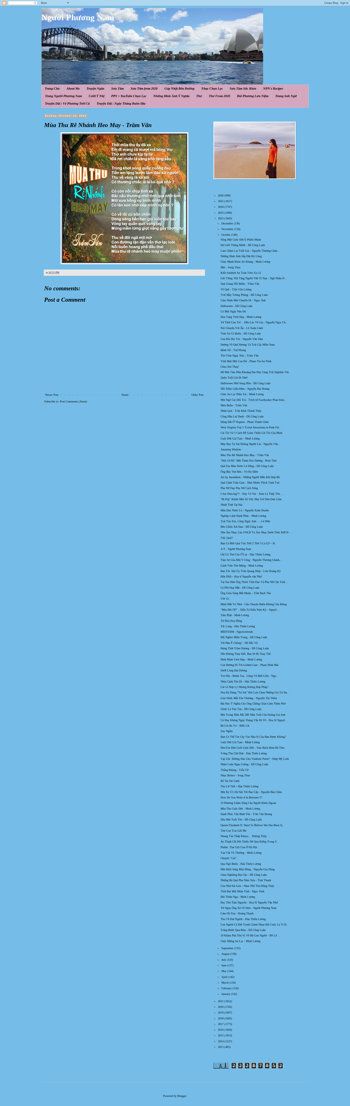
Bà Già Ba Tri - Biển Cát (235, 725)
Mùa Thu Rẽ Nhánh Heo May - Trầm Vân (245, 455)
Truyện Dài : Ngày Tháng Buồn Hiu (121, 103)
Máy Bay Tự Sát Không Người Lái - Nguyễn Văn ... (251, 444)
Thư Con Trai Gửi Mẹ (233, 830)
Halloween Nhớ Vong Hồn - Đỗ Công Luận (245, 383)
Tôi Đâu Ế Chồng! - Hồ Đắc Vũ (239, 642)
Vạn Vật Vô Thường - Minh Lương (241, 852)
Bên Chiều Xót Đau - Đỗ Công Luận (242, 526)
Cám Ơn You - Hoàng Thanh (237, 913)
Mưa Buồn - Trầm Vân (234, 405)
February (227, 988)
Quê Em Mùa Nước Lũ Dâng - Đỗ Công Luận (247, 466)
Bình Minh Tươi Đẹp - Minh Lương (241, 659)
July (224, 959)
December (227, 223)
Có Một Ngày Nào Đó (233, 311)
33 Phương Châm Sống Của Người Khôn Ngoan (248, 803)
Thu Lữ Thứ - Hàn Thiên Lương (239, 786)
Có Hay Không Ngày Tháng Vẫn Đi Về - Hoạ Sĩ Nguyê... (254, 720)
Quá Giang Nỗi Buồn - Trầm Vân (240, 283)
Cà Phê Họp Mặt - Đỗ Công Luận (240, 587)
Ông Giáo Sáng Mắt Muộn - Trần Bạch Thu (246, 593)
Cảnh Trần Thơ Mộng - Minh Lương (242, 565)
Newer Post (51, 394)
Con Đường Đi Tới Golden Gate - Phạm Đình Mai (250, 665)
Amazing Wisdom (231, 449)
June (224, 965)
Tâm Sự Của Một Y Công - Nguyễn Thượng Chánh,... (252, 559)
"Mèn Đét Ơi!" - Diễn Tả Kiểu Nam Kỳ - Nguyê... (250, 609)
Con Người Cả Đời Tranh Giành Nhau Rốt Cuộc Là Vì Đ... (255, 924)
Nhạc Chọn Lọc (212, 88)
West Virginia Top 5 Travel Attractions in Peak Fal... (251, 427)
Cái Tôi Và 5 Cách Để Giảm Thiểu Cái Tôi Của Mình (251, 432)
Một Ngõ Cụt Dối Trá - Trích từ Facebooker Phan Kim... (254, 399)
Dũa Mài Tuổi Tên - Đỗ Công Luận (241, 819)
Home (125, 394)
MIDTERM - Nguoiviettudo (237, 631)
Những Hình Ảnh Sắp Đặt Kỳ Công (241, 256)
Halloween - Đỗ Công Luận (236, 306)
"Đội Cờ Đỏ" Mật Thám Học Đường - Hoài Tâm (249, 460)
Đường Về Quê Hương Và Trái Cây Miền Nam (248, 344)
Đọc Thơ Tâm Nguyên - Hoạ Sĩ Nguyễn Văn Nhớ (249, 902)
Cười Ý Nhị (96, 96)
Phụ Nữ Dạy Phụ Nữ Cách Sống (239, 488)
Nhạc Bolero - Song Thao (235, 775)
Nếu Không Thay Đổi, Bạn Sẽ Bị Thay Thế (246, 653)
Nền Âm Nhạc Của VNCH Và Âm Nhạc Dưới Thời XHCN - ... (257, 532)
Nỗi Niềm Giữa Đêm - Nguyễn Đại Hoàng (245, 388)
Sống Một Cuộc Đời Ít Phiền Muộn (241, 239)
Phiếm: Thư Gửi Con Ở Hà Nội (239, 847)
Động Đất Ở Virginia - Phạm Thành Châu (245, 422)
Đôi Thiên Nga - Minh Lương (238, 896)
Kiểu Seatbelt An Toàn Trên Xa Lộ (241, 272)
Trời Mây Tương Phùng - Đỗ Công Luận (244, 294)
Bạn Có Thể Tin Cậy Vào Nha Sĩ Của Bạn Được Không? (253, 736)
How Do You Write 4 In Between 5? (241, 797)
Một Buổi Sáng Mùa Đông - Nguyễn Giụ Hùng (248, 869)
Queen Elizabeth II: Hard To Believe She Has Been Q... (253, 825)
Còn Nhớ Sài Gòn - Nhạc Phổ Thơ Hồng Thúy (247, 885)
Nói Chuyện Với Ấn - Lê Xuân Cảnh (242, 328)
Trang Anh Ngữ (286, 96)
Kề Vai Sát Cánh (230, 780)
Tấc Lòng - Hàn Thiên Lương (238, 626)
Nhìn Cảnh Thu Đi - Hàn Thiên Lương (243, 681)
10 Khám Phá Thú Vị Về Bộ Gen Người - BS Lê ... (250, 935)
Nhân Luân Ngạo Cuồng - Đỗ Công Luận (244, 764)
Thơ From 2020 (219, 96)
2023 (221, 212)
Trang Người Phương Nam (63, 96)
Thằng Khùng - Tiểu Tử (235, 770)
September (227, 948)
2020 (221, 1006)
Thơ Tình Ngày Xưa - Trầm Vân (239, 355)
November (227, 229)
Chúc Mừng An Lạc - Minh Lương (240, 941)
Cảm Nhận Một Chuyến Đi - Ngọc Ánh (243, 300)
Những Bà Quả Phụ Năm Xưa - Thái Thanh (246, 880)
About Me (73, 88)
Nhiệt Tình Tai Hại (231, 504)
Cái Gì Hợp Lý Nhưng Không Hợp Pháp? (244, 687)
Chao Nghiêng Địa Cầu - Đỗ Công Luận (244, 874)
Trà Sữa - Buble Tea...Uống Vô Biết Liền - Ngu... (250, 675)
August (225, 953)
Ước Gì (225, 598)
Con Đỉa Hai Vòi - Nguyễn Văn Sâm (242, 339)
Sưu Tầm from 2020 (144, 88)
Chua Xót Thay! (230, 366)
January (226, 994)
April (224, 977)
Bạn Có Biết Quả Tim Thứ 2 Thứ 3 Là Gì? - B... (249, 543)
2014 (221, 1041)
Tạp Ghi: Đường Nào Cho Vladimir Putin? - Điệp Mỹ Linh (255, 758)
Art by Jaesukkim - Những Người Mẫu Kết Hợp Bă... (251, 477)
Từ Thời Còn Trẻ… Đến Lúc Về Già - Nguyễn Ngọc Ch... (254, 322)
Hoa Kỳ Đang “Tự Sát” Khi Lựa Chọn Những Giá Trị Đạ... (255, 692)
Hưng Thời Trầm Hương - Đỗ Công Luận (245, 648)
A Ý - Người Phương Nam (236, 549)
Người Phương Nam (77, 17)
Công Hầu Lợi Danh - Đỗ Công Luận (242, 416)
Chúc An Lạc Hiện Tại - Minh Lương (242, 394)
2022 (221, 218)
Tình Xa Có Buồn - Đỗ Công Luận (241, 333)
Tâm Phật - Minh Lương (235, 615)
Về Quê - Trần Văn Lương (236, 289)
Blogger (181, 1096)
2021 (221, 1001)
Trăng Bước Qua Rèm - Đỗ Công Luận (243, 930)
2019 (221, 1012)
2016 (221, 1029)
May (224, 971)
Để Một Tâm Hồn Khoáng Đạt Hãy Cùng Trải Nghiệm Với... (256, 372)
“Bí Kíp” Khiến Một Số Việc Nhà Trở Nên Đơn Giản (251, 499)
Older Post (197, 394)
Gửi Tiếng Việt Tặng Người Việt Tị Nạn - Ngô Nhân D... (254, 278)
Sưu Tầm (117, 88)
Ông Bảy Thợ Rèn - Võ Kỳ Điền (239, 471)
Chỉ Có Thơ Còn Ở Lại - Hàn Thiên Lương (245, 554)
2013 (221, 1047)
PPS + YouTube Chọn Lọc (128, 96)
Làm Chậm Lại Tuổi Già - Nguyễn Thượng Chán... (250, 250)
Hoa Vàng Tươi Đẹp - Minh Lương (241, 316)
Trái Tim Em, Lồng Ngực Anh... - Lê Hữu (245, 521)
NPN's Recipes (273, 88)
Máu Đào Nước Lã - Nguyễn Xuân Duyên (245, 510)
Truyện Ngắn (95, 88)
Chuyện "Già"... (230, 858)
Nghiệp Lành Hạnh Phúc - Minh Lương (243, 515)
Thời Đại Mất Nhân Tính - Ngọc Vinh (242, 891)
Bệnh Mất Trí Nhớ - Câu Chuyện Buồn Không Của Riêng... (255, 604)
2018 (221, 1018)
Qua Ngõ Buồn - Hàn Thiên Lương (241, 863)
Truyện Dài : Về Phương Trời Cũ (67, 103)
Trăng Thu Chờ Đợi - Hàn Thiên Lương (244, 753)
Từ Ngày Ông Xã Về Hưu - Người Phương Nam (248, 908)
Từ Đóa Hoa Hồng (231, 620)
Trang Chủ (52, 88)
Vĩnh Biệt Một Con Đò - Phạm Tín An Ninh (246, 361)
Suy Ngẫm (227, 731)
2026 (221, 195)
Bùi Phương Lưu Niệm (252, 96)
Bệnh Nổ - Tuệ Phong (233, 350)
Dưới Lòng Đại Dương (234, 670)
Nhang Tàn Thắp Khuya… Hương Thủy (244, 836)
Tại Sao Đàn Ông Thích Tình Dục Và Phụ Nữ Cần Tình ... (254, 582)
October (226, 234)
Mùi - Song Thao (230, 267)
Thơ (199, 96)
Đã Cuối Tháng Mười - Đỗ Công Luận (243, 245)
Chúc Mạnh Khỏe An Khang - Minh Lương (245, 261)
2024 (221, 206)
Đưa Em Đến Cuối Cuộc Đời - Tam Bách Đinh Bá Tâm (252, 747)
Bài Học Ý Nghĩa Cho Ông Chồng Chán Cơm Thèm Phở (253, 703)
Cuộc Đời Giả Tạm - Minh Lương (240, 438)
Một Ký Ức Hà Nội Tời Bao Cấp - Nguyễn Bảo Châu (251, 792)
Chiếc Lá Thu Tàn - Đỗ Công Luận (241, 709)
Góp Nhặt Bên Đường (179, 88)
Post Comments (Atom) (73, 401)
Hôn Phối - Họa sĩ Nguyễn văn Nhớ (241, 576)
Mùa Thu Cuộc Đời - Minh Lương (240, 808)
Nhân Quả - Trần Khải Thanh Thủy (241, 410)
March (225, 982)
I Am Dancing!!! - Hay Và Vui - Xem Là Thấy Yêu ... (252, 493)
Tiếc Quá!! (227, 537)
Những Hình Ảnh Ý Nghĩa (171, 96)
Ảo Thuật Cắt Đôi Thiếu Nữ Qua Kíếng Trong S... (250, 841)
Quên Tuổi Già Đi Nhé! (234, 377)
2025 (221, 201)
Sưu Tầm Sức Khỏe (243, 88)
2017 (221, 1024)
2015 (221, 1035)
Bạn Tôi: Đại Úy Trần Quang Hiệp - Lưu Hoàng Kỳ (251, 571)
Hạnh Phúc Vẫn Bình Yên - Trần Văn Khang (246, 814)
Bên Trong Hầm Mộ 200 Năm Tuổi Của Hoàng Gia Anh (253, 714)
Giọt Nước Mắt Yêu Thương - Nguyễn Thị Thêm (249, 698)
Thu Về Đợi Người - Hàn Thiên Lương (243, 919)
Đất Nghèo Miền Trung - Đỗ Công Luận (244, 637)
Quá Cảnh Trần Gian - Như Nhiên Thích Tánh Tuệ (250, 482)
